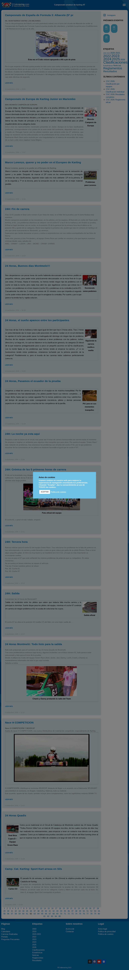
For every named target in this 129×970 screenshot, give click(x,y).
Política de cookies (58, 492)
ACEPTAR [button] (45, 492)
